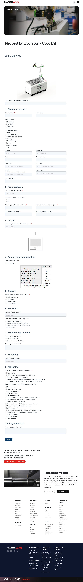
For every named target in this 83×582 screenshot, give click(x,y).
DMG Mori (61, 525)
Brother (61, 521)
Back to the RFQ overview (15, 462)
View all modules (19, 525)
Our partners (48, 526)
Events (46, 503)
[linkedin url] (11, 551)
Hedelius (61, 513)
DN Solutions (62, 515)
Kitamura (61, 528)
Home (8, 9)
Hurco (60, 523)
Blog (46, 510)
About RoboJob (49, 524)
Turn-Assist (17, 511)
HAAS (60, 511)
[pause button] (38, 485)
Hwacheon (62, 527)
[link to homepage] (12, 2)
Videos (46, 514)
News (46, 512)
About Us (49, 492)
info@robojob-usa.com (59, 564)
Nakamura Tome (63, 519)
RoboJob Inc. (48, 534)
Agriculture (32, 505)
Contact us (32, 533)
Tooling (32, 521)
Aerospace (32, 503)
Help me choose (19, 519)
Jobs (31, 527)
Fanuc (60, 509)
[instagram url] (14, 551)
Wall (16, 513)
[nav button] (78, 2)
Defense (32, 507)
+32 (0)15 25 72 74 (33, 566)
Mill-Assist (17, 505)
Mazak (61, 505)
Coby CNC (17, 503)
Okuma (61, 517)
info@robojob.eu (33, 563)
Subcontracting (33, 513)
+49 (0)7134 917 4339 (46, 568)
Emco (60, 507)
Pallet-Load (18, 507)
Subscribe (62, 492)
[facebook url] (8, 551)
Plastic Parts (33, 519)
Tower (16, 509)
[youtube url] (17, 551)
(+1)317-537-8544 (58, 568)
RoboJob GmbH (49, 532)
